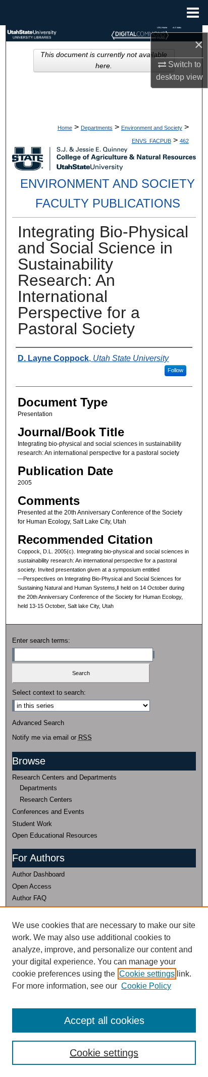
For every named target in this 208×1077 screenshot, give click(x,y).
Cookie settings (147, 973)
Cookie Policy (146, 986)
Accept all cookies (104, 1020)
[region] (104, 991)
